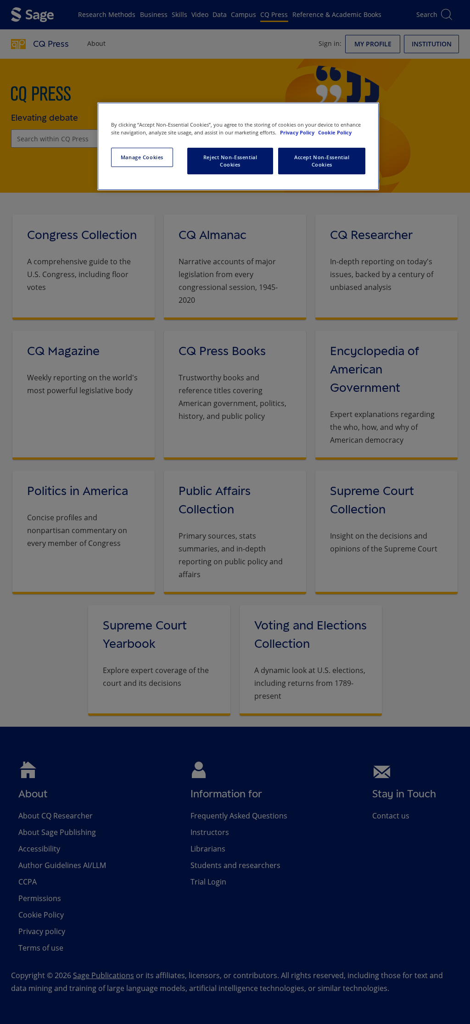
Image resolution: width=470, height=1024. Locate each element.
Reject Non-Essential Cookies (230, 161)
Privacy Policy (298, 132)
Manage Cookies (142, 157)
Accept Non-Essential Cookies (321, 161)
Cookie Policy (335, 132)
